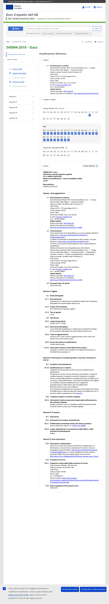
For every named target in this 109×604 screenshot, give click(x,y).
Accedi (87, 7)
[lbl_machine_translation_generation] (66, 148)
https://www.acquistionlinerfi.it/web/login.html (73, 241)
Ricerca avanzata (47, 33)
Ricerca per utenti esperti (64, 33)
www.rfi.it (79, 393)
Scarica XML (17, 69)
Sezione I (12, 97)
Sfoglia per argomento (82, 33)
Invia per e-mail (18, 82)
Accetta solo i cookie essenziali (93, 589)
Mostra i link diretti (19, 73)
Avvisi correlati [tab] (12, 59)
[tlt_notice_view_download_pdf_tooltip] (44, 133)
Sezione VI (13, 118)
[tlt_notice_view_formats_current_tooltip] (97, 166)
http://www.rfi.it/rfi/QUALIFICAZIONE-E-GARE (66, 227)
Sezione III (13, 107)
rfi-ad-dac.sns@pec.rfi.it (63, 85)
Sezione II (13, 102)
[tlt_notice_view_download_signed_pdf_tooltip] (90, 115)
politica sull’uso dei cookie (18, 595)
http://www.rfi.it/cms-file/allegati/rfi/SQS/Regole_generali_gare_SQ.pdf (74, 456)
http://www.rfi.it (68, 91)
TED (7, 42)
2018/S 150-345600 (79, 426)
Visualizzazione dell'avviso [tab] (16, 54)
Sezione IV (13, 113)
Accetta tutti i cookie (69, 589)
